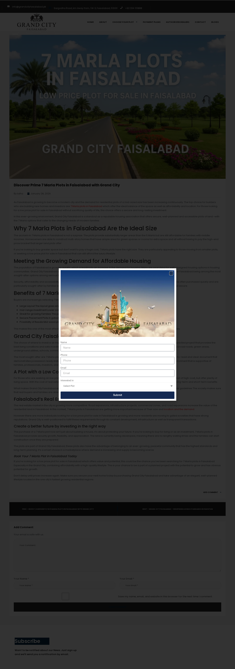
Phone (64, 355)
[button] (171, 273)
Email (63, 367)
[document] (117, 334)
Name (64, 342)
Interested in (67, 380)
